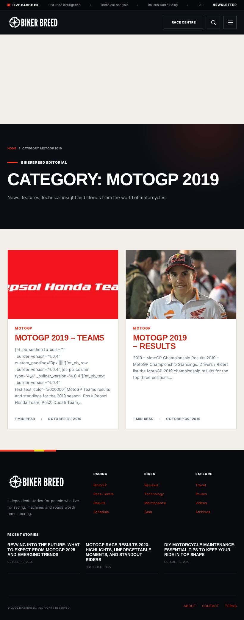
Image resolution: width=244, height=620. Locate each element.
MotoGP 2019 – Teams (59, 337)
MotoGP (100, 485)
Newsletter (225, 5)
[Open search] (213, 22)
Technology (154, 494)
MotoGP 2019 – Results (160, 341)
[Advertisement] (122, 79)
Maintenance (155, 503)
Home (11, 148)
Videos (201, 503)
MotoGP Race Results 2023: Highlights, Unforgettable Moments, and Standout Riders (118, 552)
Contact (210, 606)
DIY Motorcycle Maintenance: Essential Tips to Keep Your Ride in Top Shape (199, 549)
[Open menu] (230, 22)
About (190, 606)
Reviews (151, 485)
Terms (231, 606)
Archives (202, 512)
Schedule (101, 512)
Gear (148, 512)
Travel (200, 485)
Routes (201, 494)
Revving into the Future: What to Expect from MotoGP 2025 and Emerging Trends (43, 549)
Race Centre (184, 22)
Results (99, 503)
